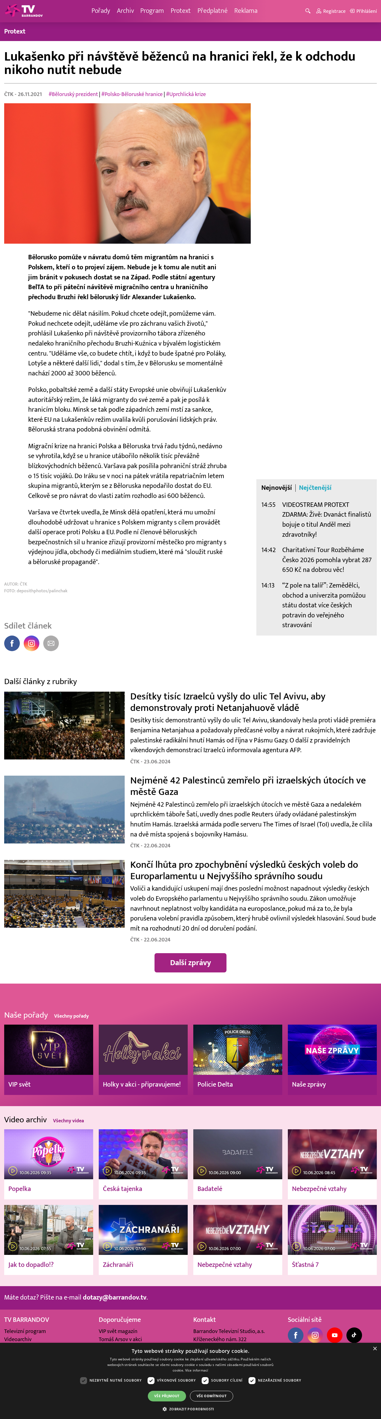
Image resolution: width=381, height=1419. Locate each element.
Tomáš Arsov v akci (120, 1339)
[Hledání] (308, 11)
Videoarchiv (18, 1339)
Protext (181, 11)
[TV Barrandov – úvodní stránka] (23, 11)
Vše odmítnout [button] (211, 1396)
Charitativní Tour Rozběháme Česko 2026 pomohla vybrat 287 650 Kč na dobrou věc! (327, 560)
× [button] (375, 1349)
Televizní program (25, 1331)
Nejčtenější (315, 488)
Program (152, 11)
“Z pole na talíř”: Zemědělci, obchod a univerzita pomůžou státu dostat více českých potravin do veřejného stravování (324, 605)
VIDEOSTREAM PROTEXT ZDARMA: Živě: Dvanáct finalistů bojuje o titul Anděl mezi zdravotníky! (326, 520)
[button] (190, 1409)
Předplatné (212, 11)
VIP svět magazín (118, 1331)
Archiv (125, 11)
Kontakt (204, 1320)
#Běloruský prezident (73, 94)
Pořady (100, 11)
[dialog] (190, 1381)
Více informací (196, 1370)
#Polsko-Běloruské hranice (132, 94)
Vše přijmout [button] (167, 1396)
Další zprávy (190, 962)
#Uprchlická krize (186, 94)
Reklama (245, 11)
